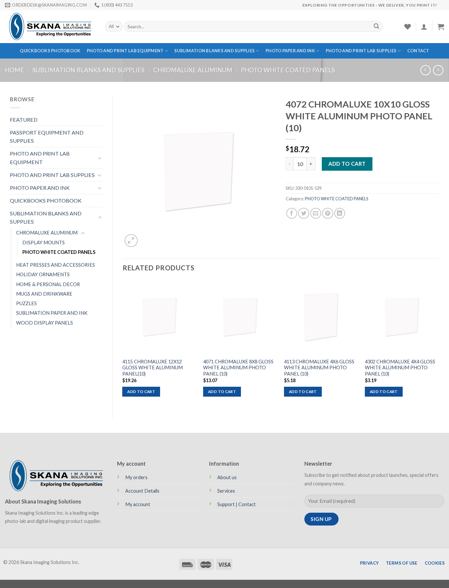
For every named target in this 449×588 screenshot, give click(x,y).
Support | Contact (236, 504)
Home (14, 70)
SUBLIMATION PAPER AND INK (51, 313)
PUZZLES (26, 303)
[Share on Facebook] (291, 213)
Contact (418, 50)
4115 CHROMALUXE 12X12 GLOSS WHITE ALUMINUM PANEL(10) (152, 368)
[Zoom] (131, 240)
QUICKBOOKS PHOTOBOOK (50, 50)
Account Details (142, 491)
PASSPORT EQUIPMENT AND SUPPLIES (46, 136)
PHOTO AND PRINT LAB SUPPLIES (361, 50)
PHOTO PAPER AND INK (290, 50)
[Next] (439, 344)
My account (137, 504)
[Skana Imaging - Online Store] (50, 26)
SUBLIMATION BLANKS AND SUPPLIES (214, 50)
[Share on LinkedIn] (339, 213)
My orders (136, 477)
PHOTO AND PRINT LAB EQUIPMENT (125, 50)
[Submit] (376, 26)
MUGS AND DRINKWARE (44, 294)
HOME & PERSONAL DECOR (48, 284)
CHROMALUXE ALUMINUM (192, 70)
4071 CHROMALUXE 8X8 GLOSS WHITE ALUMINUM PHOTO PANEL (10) (238, 368)
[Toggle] (100, 158)
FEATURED (23, 119)
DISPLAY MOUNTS (43, 242)
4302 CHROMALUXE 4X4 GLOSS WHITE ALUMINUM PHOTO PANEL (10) (400, 368)
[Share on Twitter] (303, 213)
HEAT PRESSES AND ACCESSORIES (55, 265)
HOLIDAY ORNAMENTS (43, 274)
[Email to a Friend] (315, 213)
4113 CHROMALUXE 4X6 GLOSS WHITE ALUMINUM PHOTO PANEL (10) (319, 368)
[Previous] (123, 344)
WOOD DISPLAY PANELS (44, 323)
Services (226, 491)
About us (227, 477)
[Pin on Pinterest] (327, 213)
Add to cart (347, 163)
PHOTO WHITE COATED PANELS (288, 70)
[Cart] (440, 26)
